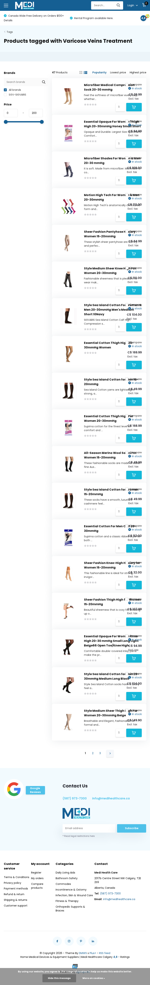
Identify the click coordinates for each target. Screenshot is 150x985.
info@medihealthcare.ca (111, 798)
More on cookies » (93, 978)
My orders (37, 878)
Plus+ (93, 953)
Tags (10, 32)
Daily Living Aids (65, 872)
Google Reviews (35, 790)
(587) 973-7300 (75, 798)
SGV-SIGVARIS (17, 94)
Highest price (138, 72)
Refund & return (14, 894)
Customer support (15, 905)
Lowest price (118, 72)
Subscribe (131, 828)
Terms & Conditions (16, 877)
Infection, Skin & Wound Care (74, 895)
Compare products (37, 886)
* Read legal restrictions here (79, 836)
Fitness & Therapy (67, 901)
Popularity (99, 72)
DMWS (83, 953)
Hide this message (59, 978)
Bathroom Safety (67, 878)
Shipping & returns (15, 900)
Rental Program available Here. (27, 18)
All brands (14, 90)
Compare (136, 84)
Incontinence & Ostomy (71, 889)
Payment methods (16, 888)
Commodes (63, 884)
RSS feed (104, 953)
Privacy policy (12, 883)
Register (36, 872)
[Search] (118, 5)
